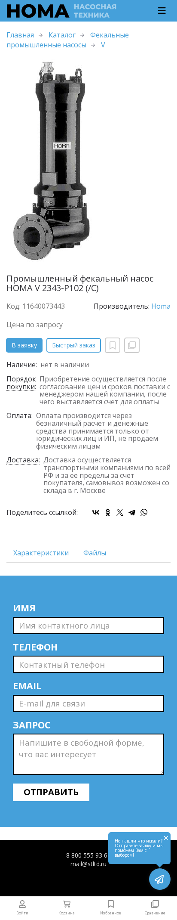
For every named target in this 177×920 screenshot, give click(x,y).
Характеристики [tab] (41, 553)
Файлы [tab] (94, 553)
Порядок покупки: (21, 383)
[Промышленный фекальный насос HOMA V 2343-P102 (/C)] (88, 162)
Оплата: (19, 416)
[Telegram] (132, 512)
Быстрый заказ (73, 345)
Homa (161, 306)
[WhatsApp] (144, 512)
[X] (120, 512)
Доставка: (23, 460)
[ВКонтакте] (96, 512)
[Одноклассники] (108, 512)
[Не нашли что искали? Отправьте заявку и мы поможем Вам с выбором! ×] (160, 879)
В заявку (24, 345)
